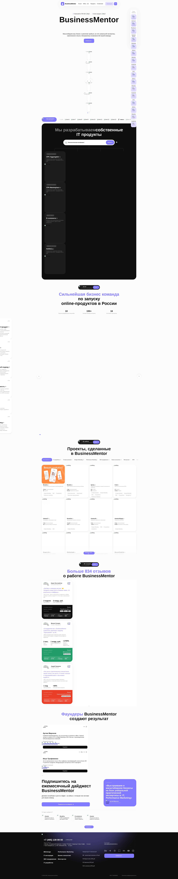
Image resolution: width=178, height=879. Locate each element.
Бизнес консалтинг (117, 459)
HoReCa (49, 249)
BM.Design (47, 852)
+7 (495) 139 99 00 (53, 840)
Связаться (109, 3)
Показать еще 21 (88, 553)
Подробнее (65, 747)
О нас (95, 287)
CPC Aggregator (52, 157)
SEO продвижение (104, 459)
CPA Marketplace (53, 187)
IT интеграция (48, 855)
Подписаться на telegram (65, 804)
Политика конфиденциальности (129, 875)
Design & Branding (79, 459)
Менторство (127, 459)
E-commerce (51, 218)
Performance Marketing (91, 459)
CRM (133, 459)
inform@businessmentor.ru (110, 844)
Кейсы (95, 442)
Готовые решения (67, 459)
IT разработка (57, 459)
